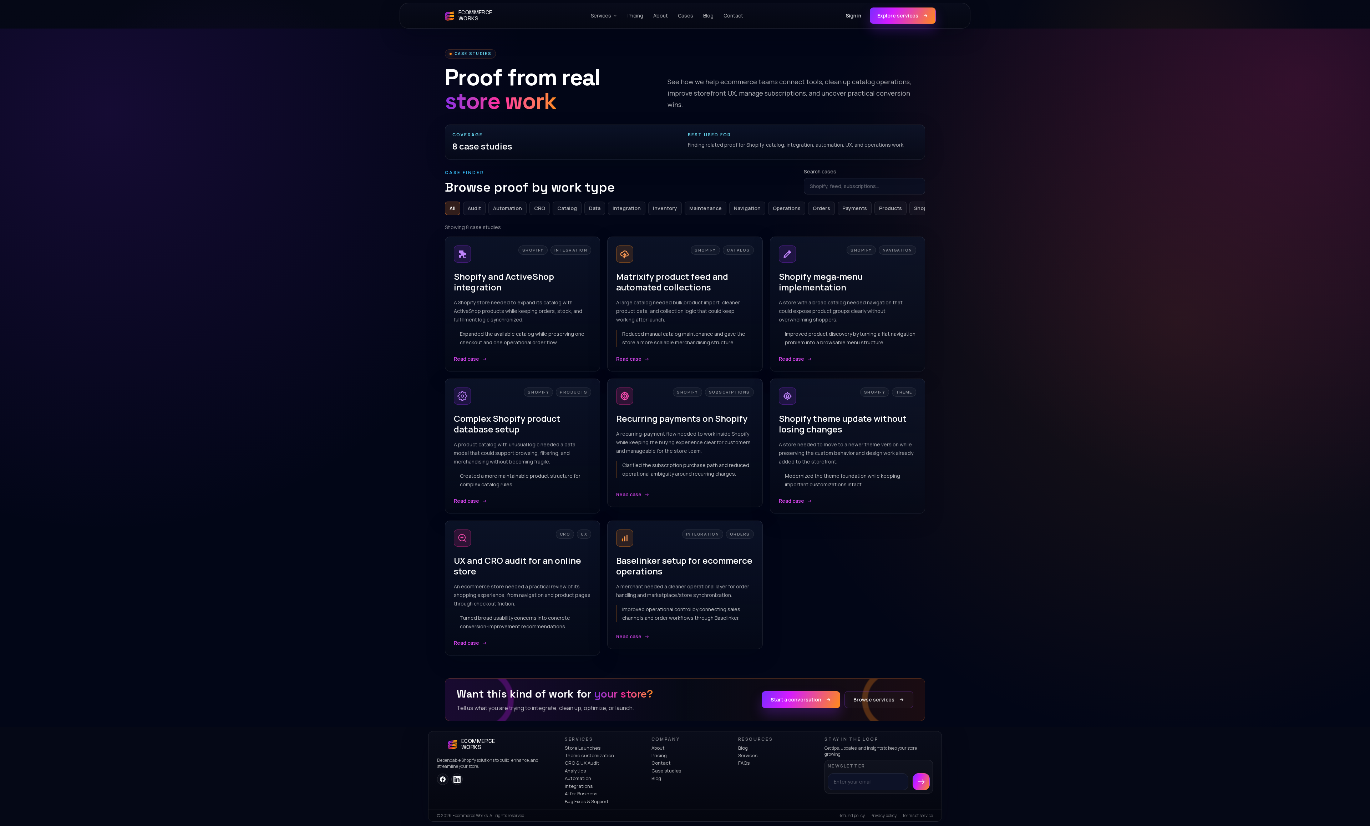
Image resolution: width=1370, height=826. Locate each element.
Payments (854, 208)
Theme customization (589, 755)
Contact (661, 763)
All (453, 208)
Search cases (820, 171)
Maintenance (705, 208)
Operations (787, 208)
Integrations (579, 786)
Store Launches (582, 748)
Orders (821, 208)
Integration (627, 208)
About (658, 748)
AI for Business (581, 793)
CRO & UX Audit (582, 763)
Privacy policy (884, 816)
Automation (507, 208)
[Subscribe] (921, 781)
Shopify (923, 208)
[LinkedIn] (457, 779)
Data (594, 208)
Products (890, 208)
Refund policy (851, 816)
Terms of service (917, 816)
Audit (474, 208)
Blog (656, 778)
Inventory (665, 208)
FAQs (744, 763)
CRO (539, 208)
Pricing (659, 755)
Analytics (575, 770)
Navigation (747, 208)
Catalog (567, 208)
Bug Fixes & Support (587, 801)
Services (747, 755)
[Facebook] (442, 779)
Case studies (666, 770)
